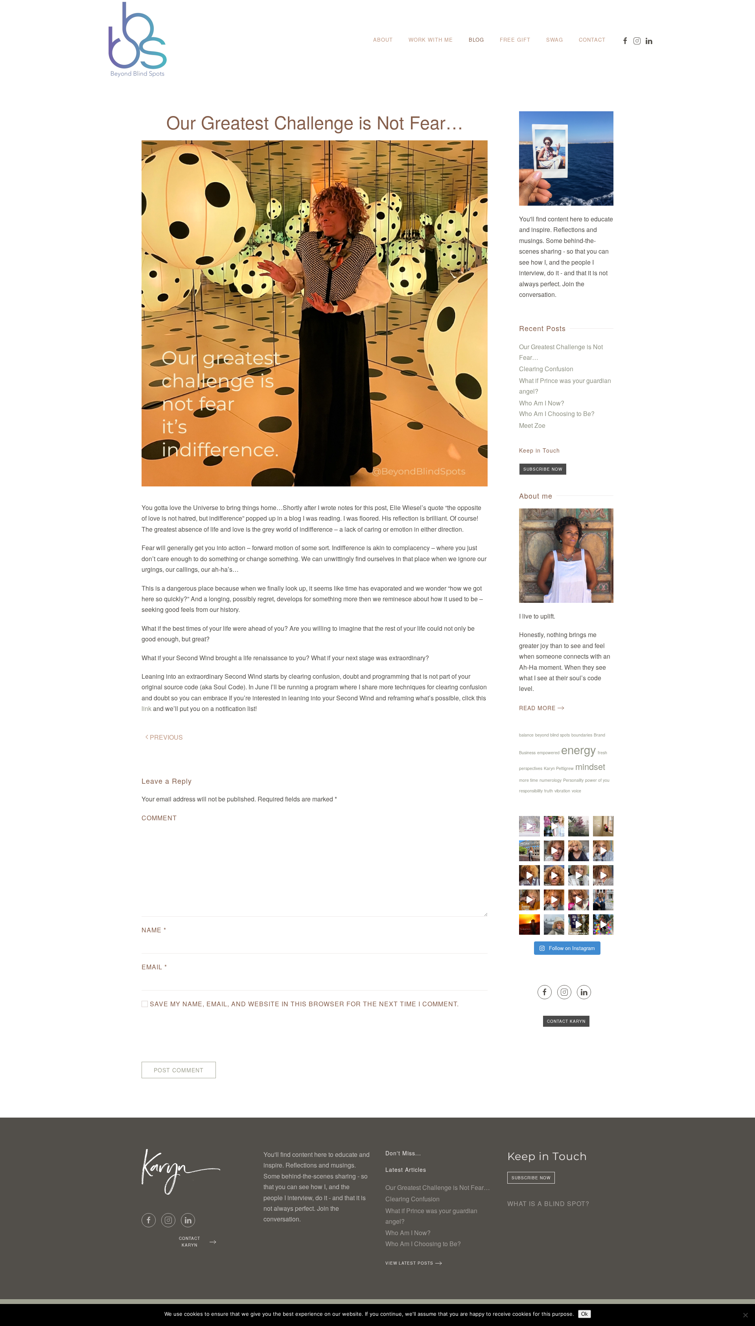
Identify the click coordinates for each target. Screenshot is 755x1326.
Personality (573, 780)
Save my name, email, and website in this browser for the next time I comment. (303, 1003)
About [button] (383, 39)
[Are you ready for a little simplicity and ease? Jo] (578, 900)
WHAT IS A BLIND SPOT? (548, 1203)
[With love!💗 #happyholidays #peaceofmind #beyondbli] (529, 826)
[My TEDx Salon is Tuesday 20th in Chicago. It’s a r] (603, 924)
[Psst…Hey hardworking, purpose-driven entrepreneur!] (554, 826)
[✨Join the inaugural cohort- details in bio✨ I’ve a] (578, 826)
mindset (590, 766)
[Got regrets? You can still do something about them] (529, 875)
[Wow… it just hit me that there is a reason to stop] (578, 850)
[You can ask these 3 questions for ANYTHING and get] (578, 875)
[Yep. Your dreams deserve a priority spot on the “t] (603, 900)
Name (154, 929)
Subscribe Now (542, 469)
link (146, 708)
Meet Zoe (532, 425)
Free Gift (515, 39)
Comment (159, 817)
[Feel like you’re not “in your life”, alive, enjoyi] (529, 900)
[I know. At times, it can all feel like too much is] (554, 924)
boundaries (581, 735)
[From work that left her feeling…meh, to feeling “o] (529, 850)
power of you (597, 780)
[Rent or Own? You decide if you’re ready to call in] (554, 900)
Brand (599, 735)
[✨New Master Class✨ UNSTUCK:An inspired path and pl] (554, 850)
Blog (476, 39)
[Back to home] (137, 40)
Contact (592, 39)
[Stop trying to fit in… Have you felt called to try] (603, 875)
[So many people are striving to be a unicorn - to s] (603, 826)
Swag (554, 39)
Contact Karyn (566, 1021)
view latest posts (409, 1263)
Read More (537, 708)
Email (154, 966)
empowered (548, 752)
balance (526, 735)
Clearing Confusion (546, 368)
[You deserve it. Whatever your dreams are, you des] (529, 924)
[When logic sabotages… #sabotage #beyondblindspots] (603, 850)
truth (548, 791)
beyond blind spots (552, 735)
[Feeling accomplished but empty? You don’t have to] (554, 875)
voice (576, 791)
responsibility (531, 791)
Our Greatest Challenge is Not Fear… (437, 1187)
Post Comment (179, 1070)
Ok (584, 1314)
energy (578, 749)
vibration (562, 791)
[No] (745, 1315)
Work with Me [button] (431, 39)
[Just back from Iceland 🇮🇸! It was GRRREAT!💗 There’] (578, 924)
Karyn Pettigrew (559, 768)
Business (527, 752)
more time (528, 780)
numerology (551, 780)
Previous (166, 737)
